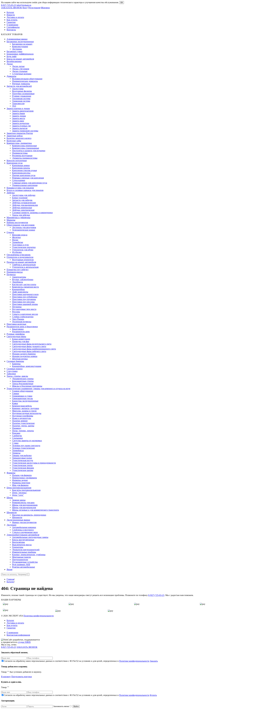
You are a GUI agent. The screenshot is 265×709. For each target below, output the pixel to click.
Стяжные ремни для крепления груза (29, 183)
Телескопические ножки (23, 230)
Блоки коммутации (21, 339)
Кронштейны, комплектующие (26, 366)
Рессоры (16, 312)
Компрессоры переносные (24, 145)
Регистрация (34, 7)
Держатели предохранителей (25, 549)
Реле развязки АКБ (21, 564)
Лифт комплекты (20, 292)
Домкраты (11, 76)
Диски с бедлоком (20, 69)
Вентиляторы (18, 542)
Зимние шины (19, 500)
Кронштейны (18, 289)
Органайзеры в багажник (19, 254)
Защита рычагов (19, 128)
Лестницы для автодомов (24, 227)
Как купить (12, 625)
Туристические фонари (23, 468)
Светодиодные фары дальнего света (29, 346)
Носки (15, 240)
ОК (121, 3)
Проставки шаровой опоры (25, 304)
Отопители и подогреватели (20, 257)
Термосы (16, 453)
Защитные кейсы (15, 136)
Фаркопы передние (21, 483)
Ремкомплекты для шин (23, 502)
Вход (24, 7)
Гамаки (15, 393)
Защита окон (18, 121)
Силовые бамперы (15, 361)
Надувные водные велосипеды (26, 413)
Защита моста (18, 118)
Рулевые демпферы (16, 334)
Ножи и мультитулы (21, 418)
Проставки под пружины (24, 299)
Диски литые (18, 66)
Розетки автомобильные (23, 567)
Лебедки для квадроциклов (25, 205)
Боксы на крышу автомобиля (20, 59)
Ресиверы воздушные (22, 155)
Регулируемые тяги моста (24, 309)
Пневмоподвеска (15, 272)
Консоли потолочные (17, 160)
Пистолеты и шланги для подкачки (28, 150)
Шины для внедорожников (25, 505)
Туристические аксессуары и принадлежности (34, 463)
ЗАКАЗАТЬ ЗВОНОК (11, 7)
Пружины (17, 307)
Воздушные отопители (23, 259)
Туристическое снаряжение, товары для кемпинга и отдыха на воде (38, 388)
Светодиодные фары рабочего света (29, 351)
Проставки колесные (16, 324)
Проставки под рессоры (23, 302)
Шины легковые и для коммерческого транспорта (35, 510)
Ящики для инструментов (24, 522)
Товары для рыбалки (22, 455)
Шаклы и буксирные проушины (27, 386)
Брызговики (18, 329)
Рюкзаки (16, 433)
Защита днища (19, 116)
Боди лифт (12, 56)
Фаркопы (11, 473)
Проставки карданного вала (25, 294)
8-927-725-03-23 (8, 5)
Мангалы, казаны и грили (24, 411)
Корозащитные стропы (23, 381)
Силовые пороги (14, 369)
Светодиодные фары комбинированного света (34, 349)
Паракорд (16, 428)
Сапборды (17, 435)
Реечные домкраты (21, 83)
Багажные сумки (14, 51)
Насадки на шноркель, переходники (29, 515)
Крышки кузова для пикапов (20, 188)
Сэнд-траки (12, 371)
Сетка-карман (18, 180)
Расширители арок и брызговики (22, 326)
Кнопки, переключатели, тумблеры (28, 554)
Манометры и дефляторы (18, 217)
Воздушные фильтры (22, 91)
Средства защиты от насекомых (27, 440)
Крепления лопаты (21, 168)
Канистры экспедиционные (25, 401)
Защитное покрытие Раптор (20, 133)
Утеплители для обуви (22, 250)
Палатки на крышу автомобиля (21, 262)
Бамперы (16, 364)
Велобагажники (14, 61)
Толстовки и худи (20, 245)
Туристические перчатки (24, 247)
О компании (12, 632)
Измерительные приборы (24, 552)
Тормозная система (21, 101)
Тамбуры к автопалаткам (24, 264)
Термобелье (17, 242)
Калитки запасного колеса (19, 138)
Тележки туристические (23, 448)
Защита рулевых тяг (21, 126)
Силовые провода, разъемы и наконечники (32, 212)
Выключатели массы (22, 544)
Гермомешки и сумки (22, 396)
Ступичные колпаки (21, 74)
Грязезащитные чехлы (22, 398)
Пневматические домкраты (25, 81)
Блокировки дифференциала (20, 54)
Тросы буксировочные (22, 383)
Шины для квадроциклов (24, 507)
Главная (10, 579)
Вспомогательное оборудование (27, 79)
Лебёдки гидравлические (24, 202)
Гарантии (11, 628)
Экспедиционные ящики (18, 520)
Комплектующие (20, 46)
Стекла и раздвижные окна (25, 532)
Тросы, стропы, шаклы (17, 376)
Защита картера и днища (18, 108)
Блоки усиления (19, 197)
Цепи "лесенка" (19, 492)
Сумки (15, 443)
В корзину (6, 676)
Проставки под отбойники (24, 297)
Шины (10, 497)
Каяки (15, 403)
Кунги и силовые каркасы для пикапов (25, 190)
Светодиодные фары (16, 336)
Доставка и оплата (15, 623)
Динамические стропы (23, 378)
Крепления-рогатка (21, 173)
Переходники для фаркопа (24, 478)
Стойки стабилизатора (22, 316)
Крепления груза (14, 163)
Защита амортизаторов (23, 111)
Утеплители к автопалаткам (25, 267)
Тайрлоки (11, 373)
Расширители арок (21, 331)
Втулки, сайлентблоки (22, 279)
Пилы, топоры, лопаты (23, 430)
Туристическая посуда (22, 460)
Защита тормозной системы (25, 131)
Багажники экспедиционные (20, 41)
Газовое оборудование (22, 391)
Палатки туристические (23, 423)
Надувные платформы (22, 416)
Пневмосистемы (20, 153)
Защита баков (18, 113)
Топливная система (21, 98)
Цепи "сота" (18, 495)
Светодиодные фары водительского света (31, 344)
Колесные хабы (14, 140)
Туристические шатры (22, 470)
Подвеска (11, 274)
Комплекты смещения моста (25, 287)
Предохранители (20, 559)
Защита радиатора (20, 123)
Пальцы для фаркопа (22, 475)
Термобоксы (18, 450)
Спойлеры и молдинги (23, 530)
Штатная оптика (20, 359)
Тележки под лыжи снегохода (26, 445)
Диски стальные (19, 71)
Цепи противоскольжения (19, 487)
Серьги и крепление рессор (25, 314)
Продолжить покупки (21, 676)
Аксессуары (17, 88)
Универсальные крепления (24, 185)
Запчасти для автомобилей (19, 86)
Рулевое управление (21, 96)
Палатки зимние (20, 421)
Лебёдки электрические (23, 210)
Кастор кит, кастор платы (24, 284)
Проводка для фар (20, 341)
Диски (10, 64)
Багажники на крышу (22, 44)
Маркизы (11, 220)
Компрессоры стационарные (25, 148)
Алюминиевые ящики (17, 39)
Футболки (17, 252)
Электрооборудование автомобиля (23, 535)
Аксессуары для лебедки (23, 195)
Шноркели (12, 512)
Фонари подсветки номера (24, 356)
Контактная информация (18, 635)
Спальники (17, 438)
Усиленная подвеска (21, 321)
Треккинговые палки (22, 458)
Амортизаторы (19, 277)
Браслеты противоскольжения (26, 490)
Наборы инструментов (17, 222)
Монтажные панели (21, 557)
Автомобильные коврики (24, 527)
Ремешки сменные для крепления (28, 178)
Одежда (10, 232)
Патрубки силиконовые (23, 93)
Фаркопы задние (20, 480)
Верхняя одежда (19, 235)
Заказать (154, 661)
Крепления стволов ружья (24, 170)
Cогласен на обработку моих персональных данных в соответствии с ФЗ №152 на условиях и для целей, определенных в (76, 661)
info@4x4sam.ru (24, 5)
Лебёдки (11, 193)
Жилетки (16, 237)
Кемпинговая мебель (22, 406)
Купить (153, 695)
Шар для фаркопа (20, 485)
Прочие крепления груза (23, 175)
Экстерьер (11, 525)
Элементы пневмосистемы (24, 158)
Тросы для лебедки (21, 215)
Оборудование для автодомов (21, 225)
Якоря (9, 569)
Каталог (10, 582)
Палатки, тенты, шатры (23, 426)
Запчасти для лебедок (22, 200)
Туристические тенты (22, 465)
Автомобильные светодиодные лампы (30, 537)
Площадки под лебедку (18, 269)
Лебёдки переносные (22, 207)
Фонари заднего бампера (24, 354)
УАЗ (14, 106)
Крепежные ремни (21, 165)
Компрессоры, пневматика (19, 143)
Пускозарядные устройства (25, 562)
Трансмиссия (18, 103)
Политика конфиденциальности (38, 616)
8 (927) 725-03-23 (156, 595)
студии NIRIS (24, 642)
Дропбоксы (17, 282)
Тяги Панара (18, 319)
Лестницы (17, 49)
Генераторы (17, 547)
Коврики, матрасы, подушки (25, 408)
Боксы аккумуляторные (23, 540)
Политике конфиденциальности (134, 661)
